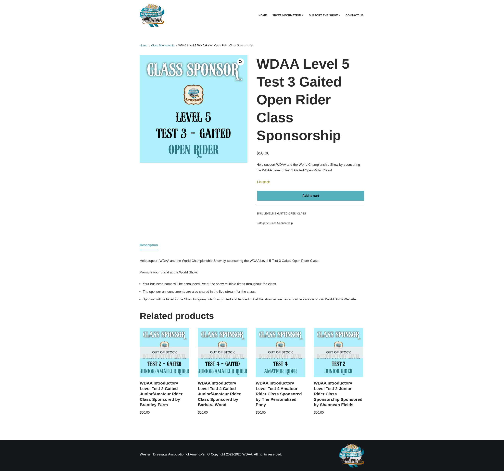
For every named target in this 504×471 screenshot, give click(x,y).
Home (262, 15)
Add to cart (310, 195)
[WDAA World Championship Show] (152, 15)
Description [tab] (149, 245)
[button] (302, 15)
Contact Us (354, 15)
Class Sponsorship (162, 45)
